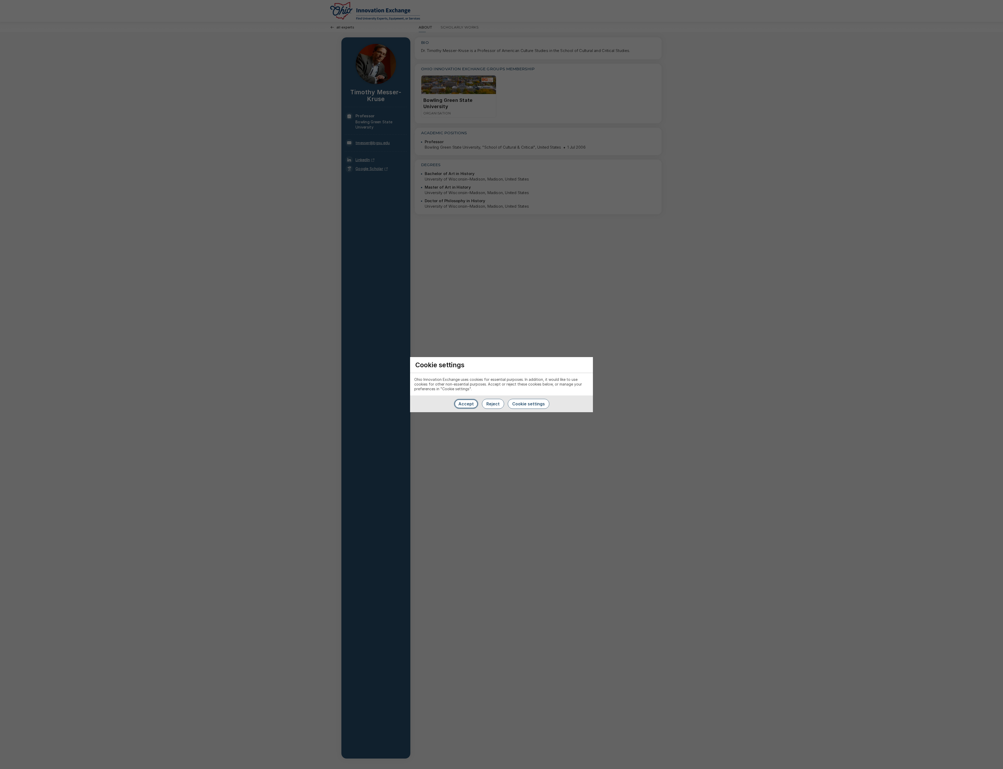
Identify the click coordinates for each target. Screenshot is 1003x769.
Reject (493, 403)
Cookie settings (528, 403)
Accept (466, 403)
